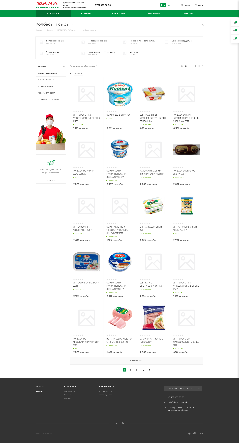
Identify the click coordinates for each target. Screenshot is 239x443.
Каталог (40, 386)
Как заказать (106, 386)
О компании (69, 391)
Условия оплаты (106, 391)
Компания (70, 386)
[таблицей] (202, 66)
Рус (163, 5)
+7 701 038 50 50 (102, 5)
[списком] (198, 66)
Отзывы (67, 395)
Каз (168, 5)
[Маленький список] (181, 66)
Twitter (116, 423)
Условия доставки (106, 395)
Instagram (122, 423)
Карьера (67, 398)
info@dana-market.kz (178, 402)
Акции (39, 391)
